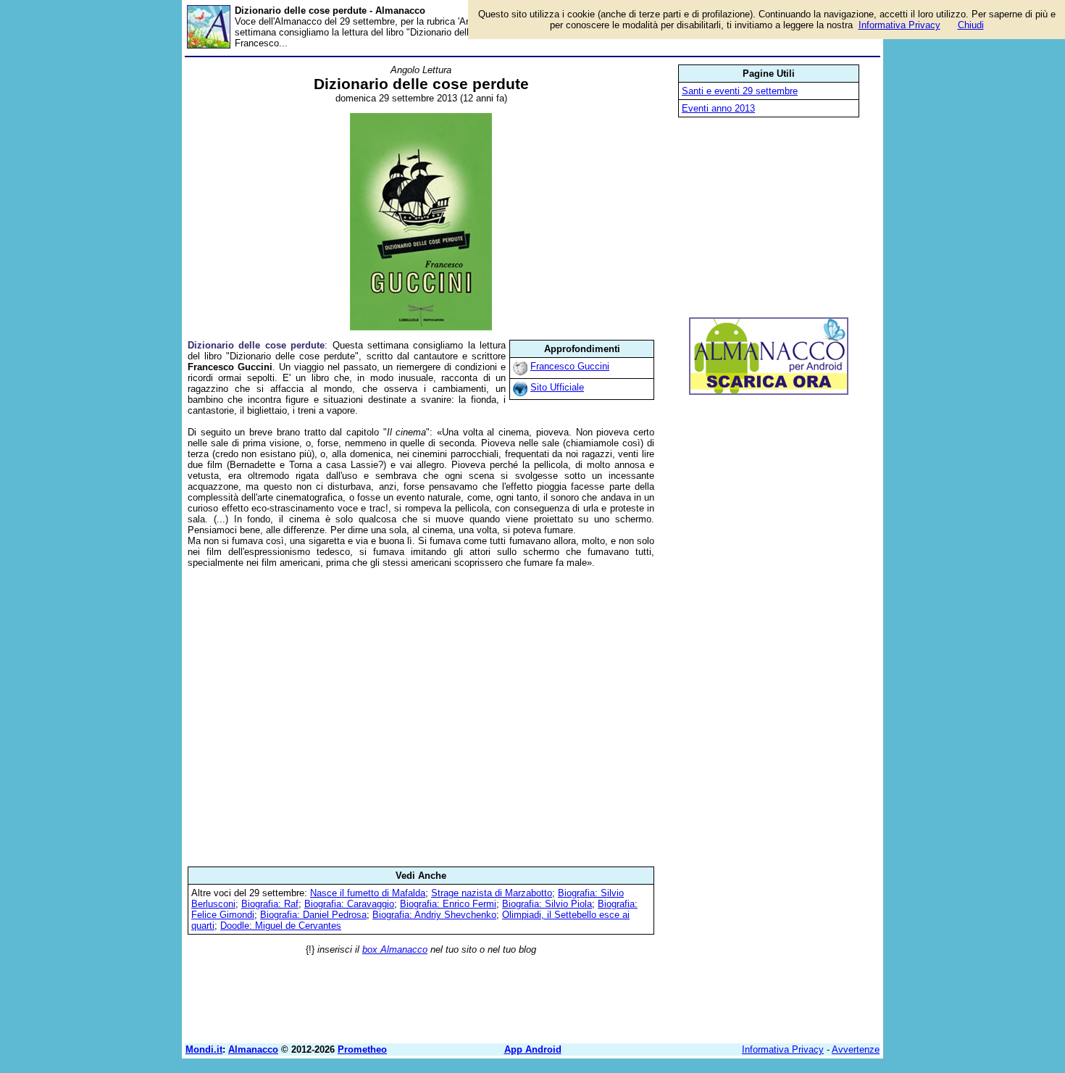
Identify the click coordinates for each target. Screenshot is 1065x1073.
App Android (532, 1049)
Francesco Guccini (569, 366)
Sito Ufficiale (557, 387)
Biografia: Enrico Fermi (448, 903)
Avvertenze (856, 1049)
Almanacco (253, 1049)
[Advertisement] (421, 717)
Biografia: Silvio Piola (547, 903)
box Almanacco (394, 949)
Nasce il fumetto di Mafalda (367, 893)
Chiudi (971, 25)
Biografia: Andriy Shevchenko (434, 914)
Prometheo (362, 1049)
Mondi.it (203, 1049)
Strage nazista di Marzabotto (491, 893)
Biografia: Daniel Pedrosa (313, 914)
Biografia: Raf (269, 903)
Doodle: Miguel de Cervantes (280, 925)
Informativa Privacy (783, 1049)
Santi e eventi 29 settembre (740, 90)
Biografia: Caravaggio (349, 903)
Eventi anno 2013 (718, 108)
